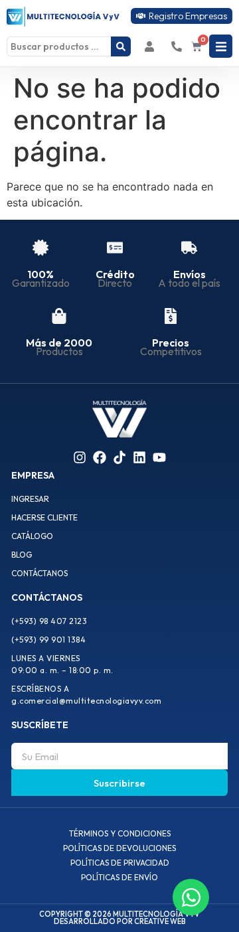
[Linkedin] (139, 457)
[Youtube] (159, 457)
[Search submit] (121, 46)
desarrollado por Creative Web (120, 921)
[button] (220, 46)
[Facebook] (99, 457)
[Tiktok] (119, 457)
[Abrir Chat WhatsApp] (191, 897)
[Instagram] (79, 457)
